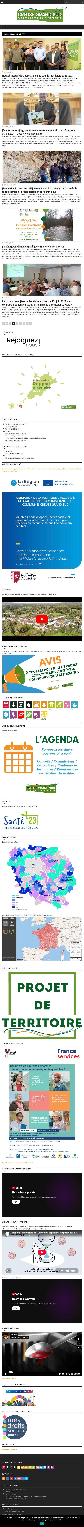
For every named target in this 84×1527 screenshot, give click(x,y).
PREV (5, 323)
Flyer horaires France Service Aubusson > (17, 1163)
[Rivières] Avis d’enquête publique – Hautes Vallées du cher (33, 246)
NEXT (29, 323)
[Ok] (81, 1521)
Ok (42, 1523)
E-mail (7, 431)
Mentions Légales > (9, 1449)
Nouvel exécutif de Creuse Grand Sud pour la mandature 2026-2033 (38, 75)
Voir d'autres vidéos (9, 1378)
